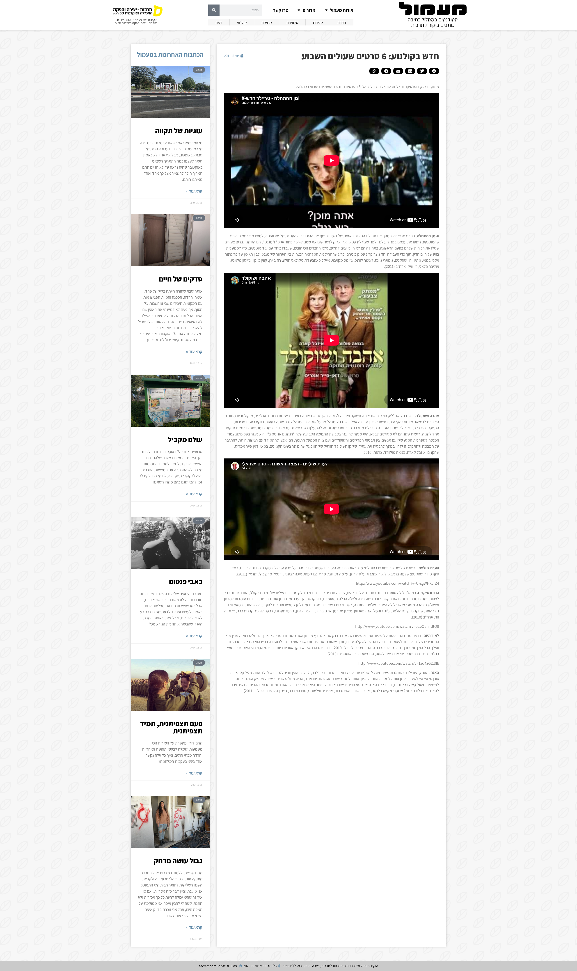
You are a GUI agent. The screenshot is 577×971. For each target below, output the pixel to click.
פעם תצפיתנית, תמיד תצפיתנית (171, 727)
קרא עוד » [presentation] (194, 191)
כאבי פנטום (185, 581)
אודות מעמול (341, 10)
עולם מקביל (185, 439)
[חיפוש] (214, 10)
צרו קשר (280, 10)
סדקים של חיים (180, 279)
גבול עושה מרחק (178, 860)
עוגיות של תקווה (178, 130)
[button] (434, 71)
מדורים (309, 10)
